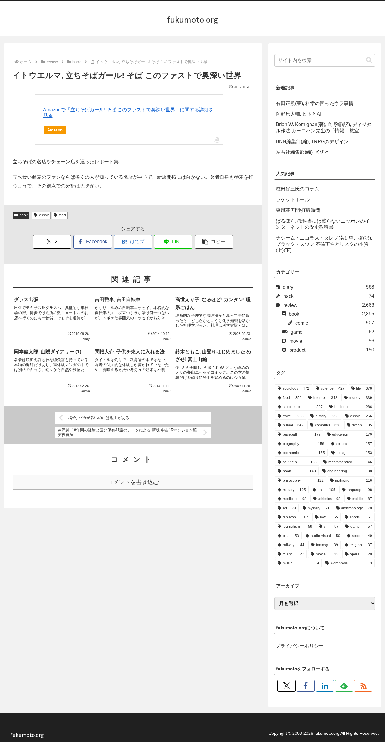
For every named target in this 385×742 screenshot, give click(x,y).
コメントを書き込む (133, 482)
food (62, 215)
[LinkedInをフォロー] (325, 686)
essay (44, 215)
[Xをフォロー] (286, 686)
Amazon (55, 130)
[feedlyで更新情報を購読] (344, 686)
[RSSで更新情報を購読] (363, 686)
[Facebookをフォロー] (306, 686)
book (24, 215)
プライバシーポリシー (300, 645)
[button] (214, 242)
